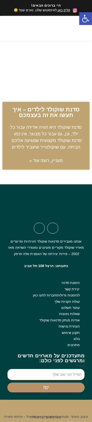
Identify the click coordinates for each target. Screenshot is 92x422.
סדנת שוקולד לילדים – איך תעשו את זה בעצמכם (46, 112)
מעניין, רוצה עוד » (46, 160)
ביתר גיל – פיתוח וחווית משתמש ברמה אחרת (33, 417)
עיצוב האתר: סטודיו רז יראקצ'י (66, 417)
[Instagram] (39, 228)
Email (80, 366)
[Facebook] (52, 228)
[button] (41, 28)
